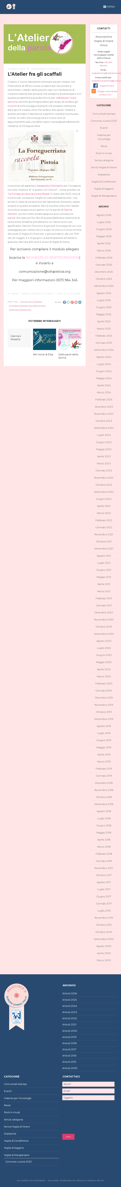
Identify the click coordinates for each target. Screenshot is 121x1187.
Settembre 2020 (104, 634)
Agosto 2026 (104, 215)
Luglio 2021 (104, 563)
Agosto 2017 (104, 882)
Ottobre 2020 (104, 626)
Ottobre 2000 (103, 932)
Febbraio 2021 (104, 598)
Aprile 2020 (104, 669)
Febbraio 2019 (104, 768)
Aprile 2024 (104, 385)
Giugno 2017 (103, 896)
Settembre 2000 (104, 939)
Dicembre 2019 (104, 697)
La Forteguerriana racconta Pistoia (29, 194)
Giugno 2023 (104, 442)
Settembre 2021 (103, 548)
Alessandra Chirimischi (46, 69)
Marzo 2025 (104, 328)
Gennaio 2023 (104, 470)
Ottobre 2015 (104, 924)
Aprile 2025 (104, 321)
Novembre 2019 (103, 705)
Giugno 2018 (103, 825)
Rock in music (104, 153)
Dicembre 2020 (104, 612)
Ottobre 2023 (104, 421)
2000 (74, 1068)
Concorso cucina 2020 (104, 120)
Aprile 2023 (104, 456)
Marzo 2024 (104, 392)
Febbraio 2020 (103, 683)
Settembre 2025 (104, 286)
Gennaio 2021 (104, 605)
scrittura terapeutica (20, 310)
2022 (74, 1018)
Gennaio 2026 (104, 264)
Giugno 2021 (103, 570)
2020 (74, 1031)
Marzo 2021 (104, 591)
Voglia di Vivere (106, 86)
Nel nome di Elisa (43, 354)
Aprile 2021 (103, 584)
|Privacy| (80, 1181)
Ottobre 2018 (104, 797)
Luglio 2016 (104, 910)
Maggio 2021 (104, 577)
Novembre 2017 (103, 868)
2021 (73, 1024)
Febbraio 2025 (103, 335)
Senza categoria (103, 160)
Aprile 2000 (104, 953)
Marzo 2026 (104, 250)
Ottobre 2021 (104, 541)
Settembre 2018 (103, 804)
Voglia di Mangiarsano (104, 195)
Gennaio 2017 (104, 903)
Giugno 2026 (104, 229)
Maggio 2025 (103, 314)
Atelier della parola (31, 302)
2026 (74, 993)
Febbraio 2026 (103, 257)
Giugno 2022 (104, 499)
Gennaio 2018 (104, 861)
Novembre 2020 (104, 619)
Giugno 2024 (104, 371)
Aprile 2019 (103, 754)
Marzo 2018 (104, 846)
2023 (74, 1012)
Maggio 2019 (104, 747)
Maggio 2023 (104, 449)
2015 (73, 1061)
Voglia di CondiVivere (104, 181)
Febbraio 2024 (103, 399)
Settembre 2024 (104, 350)
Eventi (104, 128)
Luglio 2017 (104, 889)
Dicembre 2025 (104, 271)
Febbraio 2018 (104, 853)
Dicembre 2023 (104, 406)
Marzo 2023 (104, 463)
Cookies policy (95, 1181)
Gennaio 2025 (104, 342)
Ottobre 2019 (104, 712)
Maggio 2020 (104, 662)
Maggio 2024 (104, 378)
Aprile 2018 (103, 839)
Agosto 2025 (104, 293)
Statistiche (104, 174)
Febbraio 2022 (103, 520)
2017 (73, 1049)
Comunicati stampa (104, 113)
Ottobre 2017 (104, 875)
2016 (73, 1055)
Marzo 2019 (104, 761)
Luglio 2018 (104, 818)
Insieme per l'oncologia (104, 137)
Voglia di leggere (69, 294)
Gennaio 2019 (104, 775)
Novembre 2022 (103, 477)
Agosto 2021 (104, 555)
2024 (74, 1006)
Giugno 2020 (104, 655)
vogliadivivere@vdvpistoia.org (106, 73)
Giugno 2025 (104, 307)
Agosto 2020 (103, 641)
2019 (73, 1037)
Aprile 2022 (104, 506)
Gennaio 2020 (103, 690)
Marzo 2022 (104, 513)
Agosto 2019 (104, 726)
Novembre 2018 (103, 790)
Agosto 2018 (104, 811)
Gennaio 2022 (104, 527)
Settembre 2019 (103, 719)
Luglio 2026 (104, 222)
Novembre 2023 (103, 413)
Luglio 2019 (104, 733)
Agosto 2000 (103, 946)
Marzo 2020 (104, 676)
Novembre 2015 (104, 917)
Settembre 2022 (104, 492)
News (15, 294)
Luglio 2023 (104, 435)
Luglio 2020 (104, 648)
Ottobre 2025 (104, 279)
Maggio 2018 (103, 832)
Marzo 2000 (104, 960)
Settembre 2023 (104, 428)
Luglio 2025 (104, 300)
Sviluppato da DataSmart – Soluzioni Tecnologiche (46, 1181)
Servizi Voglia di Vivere (37, 294)
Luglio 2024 (104, 364)
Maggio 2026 (103, 236)
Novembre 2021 (103, 534)
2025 (74, 999)
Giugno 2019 (103, 740)
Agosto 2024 (103, 357)
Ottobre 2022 (104, 484)
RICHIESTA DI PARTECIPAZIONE (52, 258)
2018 (74, 1043)
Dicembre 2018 (104, 783)
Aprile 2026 (104, 243)
